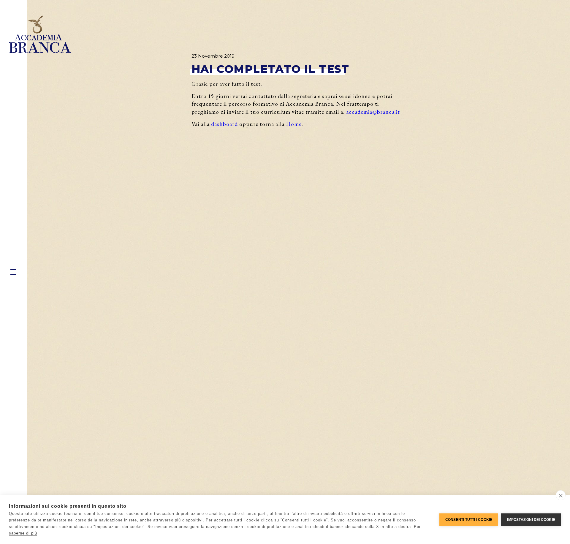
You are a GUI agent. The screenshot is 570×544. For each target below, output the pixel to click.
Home (294, 124)
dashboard (224, 124)
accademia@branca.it (373, 112)
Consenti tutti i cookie (469, 520)
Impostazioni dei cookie (531, 520)
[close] (561, 495)
